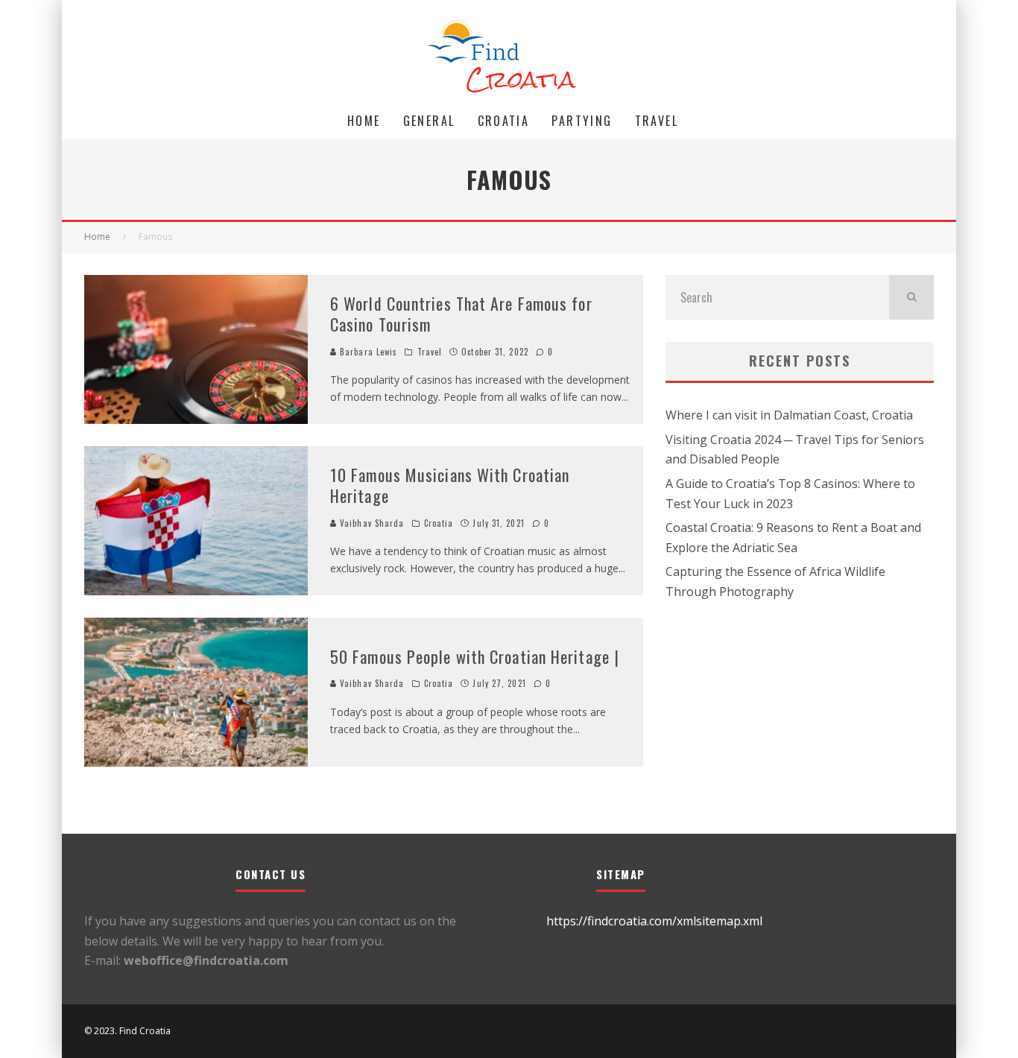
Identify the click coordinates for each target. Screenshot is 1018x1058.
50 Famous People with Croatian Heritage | (474, 656)
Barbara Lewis (367, 352)
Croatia (504, 121)
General (429, 121)
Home (364, 121)
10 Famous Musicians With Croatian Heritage (449, 485)
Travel (656, 121)
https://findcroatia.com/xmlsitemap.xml (654, 921)
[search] (911, 297)
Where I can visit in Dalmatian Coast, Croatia (789, 415)
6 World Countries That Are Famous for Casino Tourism (461, 314)
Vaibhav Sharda (371, 523)
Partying (581, 121)
